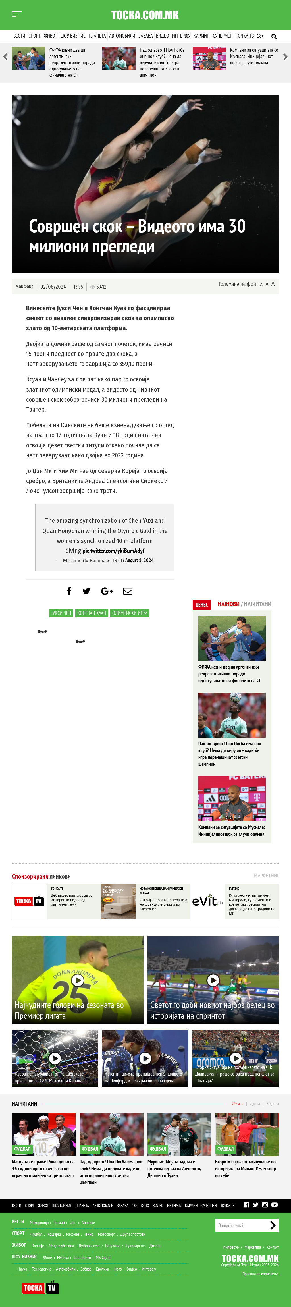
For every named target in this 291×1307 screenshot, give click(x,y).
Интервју (181, 36)
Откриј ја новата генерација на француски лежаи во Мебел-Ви (163, 904)
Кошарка (54, 1234)
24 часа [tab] (237, 1103)
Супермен (223, 36)
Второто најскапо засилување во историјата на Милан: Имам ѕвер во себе (245, 1169)
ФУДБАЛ (22, 1149)
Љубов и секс (89, 1245)
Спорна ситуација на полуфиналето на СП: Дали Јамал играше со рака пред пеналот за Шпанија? (234, 1074)
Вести (19, 36)
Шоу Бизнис (25, 1257)
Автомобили (122, 36)
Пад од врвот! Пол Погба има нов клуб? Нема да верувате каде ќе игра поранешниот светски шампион (162, 62)
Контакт (273, 1247)
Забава (145, 36)
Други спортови (133, 1234)
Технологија (41, 1269)
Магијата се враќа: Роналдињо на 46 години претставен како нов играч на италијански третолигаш (43, 1169)
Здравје (38, 1245)
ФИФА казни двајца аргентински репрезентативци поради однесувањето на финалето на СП (72, 62)
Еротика (102, 1269)
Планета (97, 36)
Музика (63, 1257)
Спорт (34, 36)
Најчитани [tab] (257, 604)
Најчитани (24, 1104)
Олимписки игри (129, 613)
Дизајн (154, 1245)
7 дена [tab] (255, 1103)
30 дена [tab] (273, 1103)
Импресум (231, 1247)
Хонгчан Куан (91, 613)
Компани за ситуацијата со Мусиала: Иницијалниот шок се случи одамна (254, 56)
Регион (59, 1222)
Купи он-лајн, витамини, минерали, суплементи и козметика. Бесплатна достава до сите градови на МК (252, 904)
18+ (260, 36)
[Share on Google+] (107, 591)
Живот (50, 36)
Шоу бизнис (73, 36)
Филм (47, 1257)
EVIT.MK (234, 889)
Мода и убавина (61, 1245)
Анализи (88, 1222)
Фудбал (36, 1234)
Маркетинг (252, 1247)
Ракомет (72, 1234)
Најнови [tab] (229, 604)
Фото (145, 1205)
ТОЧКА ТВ (57, 889)
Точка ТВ (245, 36)
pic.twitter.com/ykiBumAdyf (113, 551)
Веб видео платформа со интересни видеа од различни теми (71, 900)
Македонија (39, 1222)
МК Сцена (103, 1257)
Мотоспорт (106, 1234)
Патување (112, 1245)
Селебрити (82, 1257)
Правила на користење (260, 1274)
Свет (73, 1222)
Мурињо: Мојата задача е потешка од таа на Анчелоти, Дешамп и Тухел (174, 1169)
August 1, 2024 (139, 560)
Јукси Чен (61, 613)
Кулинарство (135, 1245)
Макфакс (24, 286)
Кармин (202, 36)
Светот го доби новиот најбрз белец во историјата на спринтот (212, 1010)
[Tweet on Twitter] (86, 591)
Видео (162, 36)
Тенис (88, 1234)
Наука (22, 1269)
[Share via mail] (128, 591)
